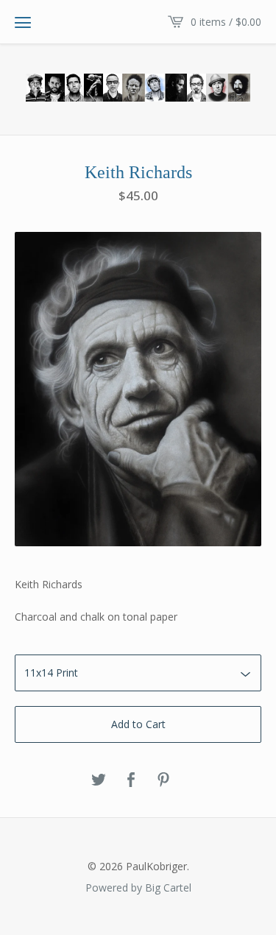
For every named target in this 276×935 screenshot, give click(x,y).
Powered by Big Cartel (138, 887)
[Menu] (23, 22)
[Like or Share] (131, 780)
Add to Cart (138, 724)
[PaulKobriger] (138, 88)
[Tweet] (98, 780)
